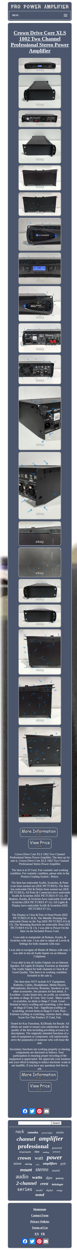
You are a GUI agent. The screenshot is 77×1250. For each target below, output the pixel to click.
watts (37, 1177)
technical (56, 1152)
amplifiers (50, 1163)
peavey (60, 1178)
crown (24, 1158)
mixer (17, 1163)
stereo (41, 1169)
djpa (49, 1178)
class (36, 1151)
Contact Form (39, 1215)
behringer (57, 1184)
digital (49, 1190)
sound (56, 1170)
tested (39, 1195)
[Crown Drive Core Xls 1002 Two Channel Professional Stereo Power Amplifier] (39, 65)
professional (33, 1146)
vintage (59, 1190)
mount (26, 1170)
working (46, 1152)
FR (43, 1233)
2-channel (26, 1183)
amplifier (51, 1138)
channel (26, 1139)
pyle (63, 1163)
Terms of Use (40, 1227)
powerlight (47, 1132)
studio (60, 1132)
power (54, 1157)
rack (20, 1131)
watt (39, 1158)
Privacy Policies (39, 1221)
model (39, 1190)
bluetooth (25, 1152)
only (37, 1164)
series (24, 1189)
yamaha (33, 1132)
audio (22, 1176)
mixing (28, 1164)
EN (37, 1233)
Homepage (39, 1209)
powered (57, 1147)
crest (44, 1183)
